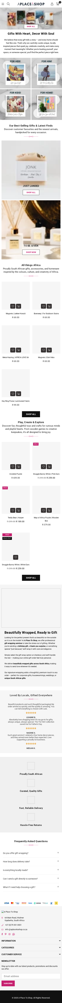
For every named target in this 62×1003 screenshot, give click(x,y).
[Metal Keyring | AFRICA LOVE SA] (16, 339)
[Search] (8, 3)
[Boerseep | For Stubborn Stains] (46, 296)
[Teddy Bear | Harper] (16, 500)
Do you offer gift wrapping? (15, 853)
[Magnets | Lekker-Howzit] (16, 296)
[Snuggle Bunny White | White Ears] (16, 547)
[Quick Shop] (18, 350)
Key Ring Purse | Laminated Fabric (16, 401)
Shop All (31, 414)
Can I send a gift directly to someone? (20, 879)
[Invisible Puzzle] (16, 456)
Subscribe (8, 983)
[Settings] (52, 3)
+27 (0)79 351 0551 (13, 925)
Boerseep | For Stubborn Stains (46, 314)
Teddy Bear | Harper (16, 518)
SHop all (31, 192)
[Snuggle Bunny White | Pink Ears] (46, 456)
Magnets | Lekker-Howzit (16, 314)
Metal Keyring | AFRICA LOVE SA (16, 357)
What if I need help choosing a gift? (19, 887)
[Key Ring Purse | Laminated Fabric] (16, 383)
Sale (36, 444)
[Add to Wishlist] (12, 306)
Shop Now (31, 252)
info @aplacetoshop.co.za (16, 929)
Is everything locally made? (15, 870)
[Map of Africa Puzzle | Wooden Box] (46, 500)
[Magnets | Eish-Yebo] (46, 339)
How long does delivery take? (16, 861)
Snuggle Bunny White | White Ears (15, 565)
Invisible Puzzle (15, 474)
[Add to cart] (18, 306)
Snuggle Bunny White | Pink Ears (46, 474)
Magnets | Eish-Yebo (46, 357)
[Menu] (3, 3)
